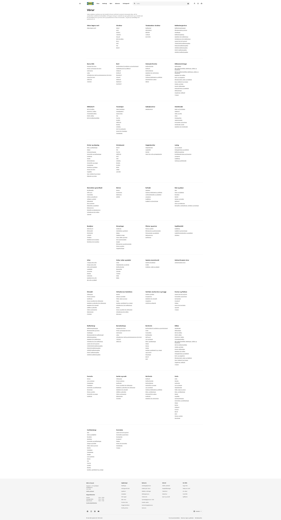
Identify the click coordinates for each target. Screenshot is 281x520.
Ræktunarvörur (149, 235)
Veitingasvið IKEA (125, 488)
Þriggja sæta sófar (91, 264)
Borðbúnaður (90, 190)
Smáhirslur (148, 75)
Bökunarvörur (90, 207)
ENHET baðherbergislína (181, 50)
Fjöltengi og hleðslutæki (180, 160)
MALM (117, 28)
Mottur (118, 190)
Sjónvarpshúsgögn (91, 152)
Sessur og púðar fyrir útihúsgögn (95, 301)
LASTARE (118, 171)
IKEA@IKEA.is (89, 487)
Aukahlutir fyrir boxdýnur (93, 239)
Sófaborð (118, 70)
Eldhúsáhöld (90, 201)
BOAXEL (118, 124)
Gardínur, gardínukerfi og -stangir (124, 303)
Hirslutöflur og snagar (92, 163)
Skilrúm (147, 81)
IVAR (117, 158)
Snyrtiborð (118, 83)
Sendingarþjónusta (146, 485)
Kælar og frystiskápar (180, 109)
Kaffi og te (89, 192)
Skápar (88, 149)
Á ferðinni (89, 314)
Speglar (118, 241)
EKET (117, 43)
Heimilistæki (178, 328)
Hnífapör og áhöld (91, 199)
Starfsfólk (185, 494)
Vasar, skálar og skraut (121, 237)
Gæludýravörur (149, 109)
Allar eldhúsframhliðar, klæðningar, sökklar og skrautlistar (186, 69)
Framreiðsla (90, 194)
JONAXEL (118, 126)
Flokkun (176, 303)
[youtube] (98, 511)
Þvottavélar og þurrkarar (181, 122)
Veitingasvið (126, 3)
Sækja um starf (186, 488)
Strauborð (177, 301)
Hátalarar (147, 190)
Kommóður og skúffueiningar (94, 154)
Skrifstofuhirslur (149, 70)
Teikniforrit (164, 491)
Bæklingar (123, 485)
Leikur (88, 73)
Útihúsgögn (90, 294)
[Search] (134, 3)
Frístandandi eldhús (92, 113)
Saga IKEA (185, 485)
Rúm (176, 190)
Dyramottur (119, 192)
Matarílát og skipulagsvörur (93, 210)
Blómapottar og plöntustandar (123, 244)
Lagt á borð (148, 352)
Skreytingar (148, 354)
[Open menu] (80, 3)
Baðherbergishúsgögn (180, 28)
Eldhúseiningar (178, 90)
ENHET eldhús (90, 115)
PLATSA (118, 118)
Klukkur (118, 233)
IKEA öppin (123, 496)
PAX (117, 45)
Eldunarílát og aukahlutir (93, 205)
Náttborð (118, 79)
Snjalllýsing (177, 158)
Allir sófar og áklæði (92, 280)
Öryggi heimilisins (125, 505)
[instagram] (91, 511)
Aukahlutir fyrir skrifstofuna (152, 73)
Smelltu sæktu (145, 502)
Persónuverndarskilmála (174, 518)
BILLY (117, 41)
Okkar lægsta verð (91, 28)
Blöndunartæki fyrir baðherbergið (95, 335)
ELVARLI (118, 120)
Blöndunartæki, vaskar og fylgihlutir (183, 79)
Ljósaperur (177, 156)
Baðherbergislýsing (179, 34)
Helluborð (177, 111)
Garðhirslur (89, 298)
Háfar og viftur (178, 113)
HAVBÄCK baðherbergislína (181, 52)
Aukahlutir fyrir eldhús (180, 75)
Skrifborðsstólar (149, 66)
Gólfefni (118, 196)
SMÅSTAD (89, 79)
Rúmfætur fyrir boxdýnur (93, 241)
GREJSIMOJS (148, 30)
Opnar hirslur (119, 113)
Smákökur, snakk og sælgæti (152, 267)
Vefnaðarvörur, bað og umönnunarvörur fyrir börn (99, 75)
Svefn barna (90, 70)
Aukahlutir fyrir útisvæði (92, 305)
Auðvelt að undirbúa (150, 262)
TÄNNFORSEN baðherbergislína (182, 43)
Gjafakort (123, 491)
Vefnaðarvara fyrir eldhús (93, 212)
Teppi (117, 301)
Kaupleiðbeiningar (166, 488)
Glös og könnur (90, 203)
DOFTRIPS (148, 36)
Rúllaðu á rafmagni (146, 491)
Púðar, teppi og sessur (121, 298)
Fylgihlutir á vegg (120, 235)
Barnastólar (119, 269)
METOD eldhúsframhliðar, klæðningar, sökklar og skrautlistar (187, 72)
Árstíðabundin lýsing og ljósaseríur (183, 154)
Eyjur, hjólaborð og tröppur (181, 81)
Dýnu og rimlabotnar (180, 203)
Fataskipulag (119, 133)
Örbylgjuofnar (178, 118)
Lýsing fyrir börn (91, 77)
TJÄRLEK (147, 34)
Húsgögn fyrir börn (91, 66)
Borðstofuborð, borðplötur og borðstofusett (127, 66)
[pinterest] (95, 511)
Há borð (118, 77)
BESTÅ (117, 47)
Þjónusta (117, 3)
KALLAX (118, 36)
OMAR (117, 169)
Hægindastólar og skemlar (122, 264)
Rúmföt (176, 196)
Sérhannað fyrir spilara (150, 79)
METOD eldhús (120, 39)
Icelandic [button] (198, 511)
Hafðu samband (90, 491)
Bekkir (117, 278)
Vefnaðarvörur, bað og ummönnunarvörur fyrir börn (129, 337)
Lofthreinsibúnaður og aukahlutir (153, 194)
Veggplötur (148, 301)
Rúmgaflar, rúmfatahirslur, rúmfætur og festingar (187, 205)
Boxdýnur (177, 194)
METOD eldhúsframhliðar (93, 118)
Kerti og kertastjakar (121, 239)
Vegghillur (89, 171)
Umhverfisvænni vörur (180, 262)
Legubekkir (148, 149)
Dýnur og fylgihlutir (179, 192)
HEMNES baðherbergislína (181, 47)
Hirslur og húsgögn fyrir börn (94, 68)
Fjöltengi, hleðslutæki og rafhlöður (153, 77)
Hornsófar (89, 271)
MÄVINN (147, 32)
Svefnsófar (89, 275)
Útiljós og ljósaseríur (92, 309)
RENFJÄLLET (90, 228)
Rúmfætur (89, 439)
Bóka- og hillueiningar (92, 147)
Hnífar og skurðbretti (92, 196)
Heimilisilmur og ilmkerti (122, 230)
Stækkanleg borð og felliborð (123, 68)
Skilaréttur (164, 494)
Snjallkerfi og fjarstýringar (151, 201)
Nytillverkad (148, 28)
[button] (98, 3)
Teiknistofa (144, 496)
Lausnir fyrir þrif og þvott (181, 41)
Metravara (118, 314)
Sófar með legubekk (92, 267)
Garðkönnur (148, 237)
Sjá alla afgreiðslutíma (91, 503)
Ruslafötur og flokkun (92, 167)
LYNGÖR (89, 235)
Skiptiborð (118, 81)
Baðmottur (119, 194)
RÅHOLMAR (90, 230)
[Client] (194, 3)
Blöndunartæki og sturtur (181, 30)
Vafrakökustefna (198, 518)
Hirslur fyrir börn (91, 169)
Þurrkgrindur (178, 298)
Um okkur (185, 491)
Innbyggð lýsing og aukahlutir (182, 88)
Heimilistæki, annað (179, 124)
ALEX (117, 30)
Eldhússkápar (178, 66)
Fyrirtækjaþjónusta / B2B (148, 499)
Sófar (176, 378)
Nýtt (111, 3)
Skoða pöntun (124, 508)
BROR (117, 167)
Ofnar (176, 115)
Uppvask (89, 214)
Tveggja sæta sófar (92, 262)
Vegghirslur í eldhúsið (180, 92)
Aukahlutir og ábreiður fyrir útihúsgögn (96, 303)
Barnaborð (119, 75)
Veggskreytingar (120, 248)
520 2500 (88, 489)
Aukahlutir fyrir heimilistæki (181, 126)
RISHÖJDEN (90, 233)
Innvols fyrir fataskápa (121, 131)
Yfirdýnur (89, 237)
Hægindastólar (149, 147)
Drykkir (147, 264)
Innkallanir (123, 494)
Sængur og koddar (179, 199)
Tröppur (177, 95)
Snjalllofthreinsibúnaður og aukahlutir (184, 233)
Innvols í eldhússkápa (180, 86)
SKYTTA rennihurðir (121, 129)
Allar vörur (123, 499)
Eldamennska (90, 312)
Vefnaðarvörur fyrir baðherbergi (182, 39)
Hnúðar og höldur (179, 84)
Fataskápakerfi (119, 111)
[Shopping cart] (201, 3)
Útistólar (118, 271)
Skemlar (147, 152)
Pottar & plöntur (91, 296)
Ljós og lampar (178, 147)
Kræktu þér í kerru (146, 488)
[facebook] (87, 511)
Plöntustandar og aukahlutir (152, 233)
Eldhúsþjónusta (145, 494)
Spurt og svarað (166, 496)
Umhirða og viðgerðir (150, 303)
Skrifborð (118, 73)
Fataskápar (89, 385)
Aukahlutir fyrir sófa (92, 278)
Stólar (117, 262)
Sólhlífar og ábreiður (92, 307)
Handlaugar (177, 32)
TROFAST (118, 34)
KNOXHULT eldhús (91, 111)
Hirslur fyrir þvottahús (180, 305)
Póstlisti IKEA (124, 502)
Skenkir (88, 158)
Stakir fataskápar (120, 109)
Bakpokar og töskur (92, 176)
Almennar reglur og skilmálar (187, 518)
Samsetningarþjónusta (147, 505)
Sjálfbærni (185, 496)
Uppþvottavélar (178, 120)
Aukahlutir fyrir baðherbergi (181, 36)
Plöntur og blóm (120, 246)
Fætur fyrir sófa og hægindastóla (153, 154)
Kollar (117, 275)
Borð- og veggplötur (180, 77)
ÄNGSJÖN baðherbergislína (181, 45)
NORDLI (118, 32)
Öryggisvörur (148, 296)
